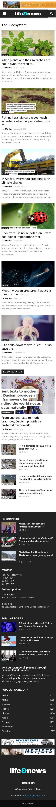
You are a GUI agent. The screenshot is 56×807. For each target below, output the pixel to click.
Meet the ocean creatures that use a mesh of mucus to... (26, 292)
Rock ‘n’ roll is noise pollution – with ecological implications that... (26, 235)
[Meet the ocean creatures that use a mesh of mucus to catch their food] (28, 274)
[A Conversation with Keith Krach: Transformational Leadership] (8, 655)
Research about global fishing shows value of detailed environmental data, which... (33, 463)
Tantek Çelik (8, 594)
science (5, 55)
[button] (52, 14)
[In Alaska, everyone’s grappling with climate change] (28, 162)
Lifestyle (5, 340)
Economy (6, 722)
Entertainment (7, 413)
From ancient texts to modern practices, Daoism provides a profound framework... (21, 421)
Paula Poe (7, 603)
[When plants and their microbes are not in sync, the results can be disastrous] (28, 43)
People (4, 717)
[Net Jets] (28, 753)
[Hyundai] (28, 744)
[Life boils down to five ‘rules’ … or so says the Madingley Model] (28, 328)
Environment (7, 726)
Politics (5, 174)
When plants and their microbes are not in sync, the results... (25, 62)
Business (5, 704)
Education (6, 731)
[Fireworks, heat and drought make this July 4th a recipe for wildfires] (8, 480)
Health (4, 695)
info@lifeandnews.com (34, 795)
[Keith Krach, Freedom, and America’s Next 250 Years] (8, 527)
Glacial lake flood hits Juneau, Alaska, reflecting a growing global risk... (36, 555)
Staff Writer (6, 68)
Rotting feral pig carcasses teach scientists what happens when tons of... (25, 121)
